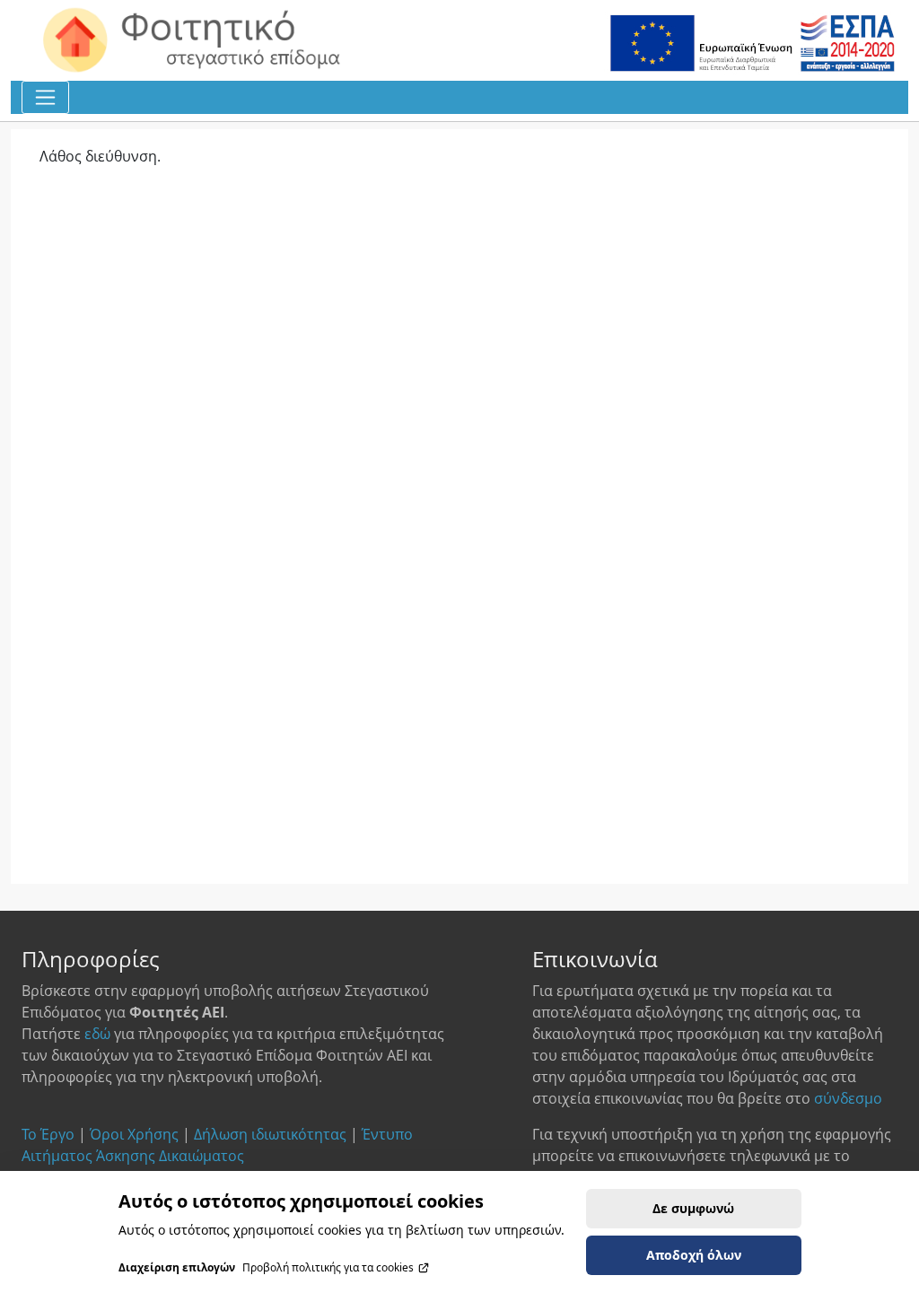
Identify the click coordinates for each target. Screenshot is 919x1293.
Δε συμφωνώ (693, 1208)
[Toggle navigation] (45, 97)
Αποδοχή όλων (693, 1254)
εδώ (97, 1034)
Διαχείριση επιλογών (176, 1268)
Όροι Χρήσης (134, 1134)
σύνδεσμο (848, 1098)
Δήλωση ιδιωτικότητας (270, 1134)
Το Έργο (48, 1134)
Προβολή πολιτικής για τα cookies (328, 1268)
